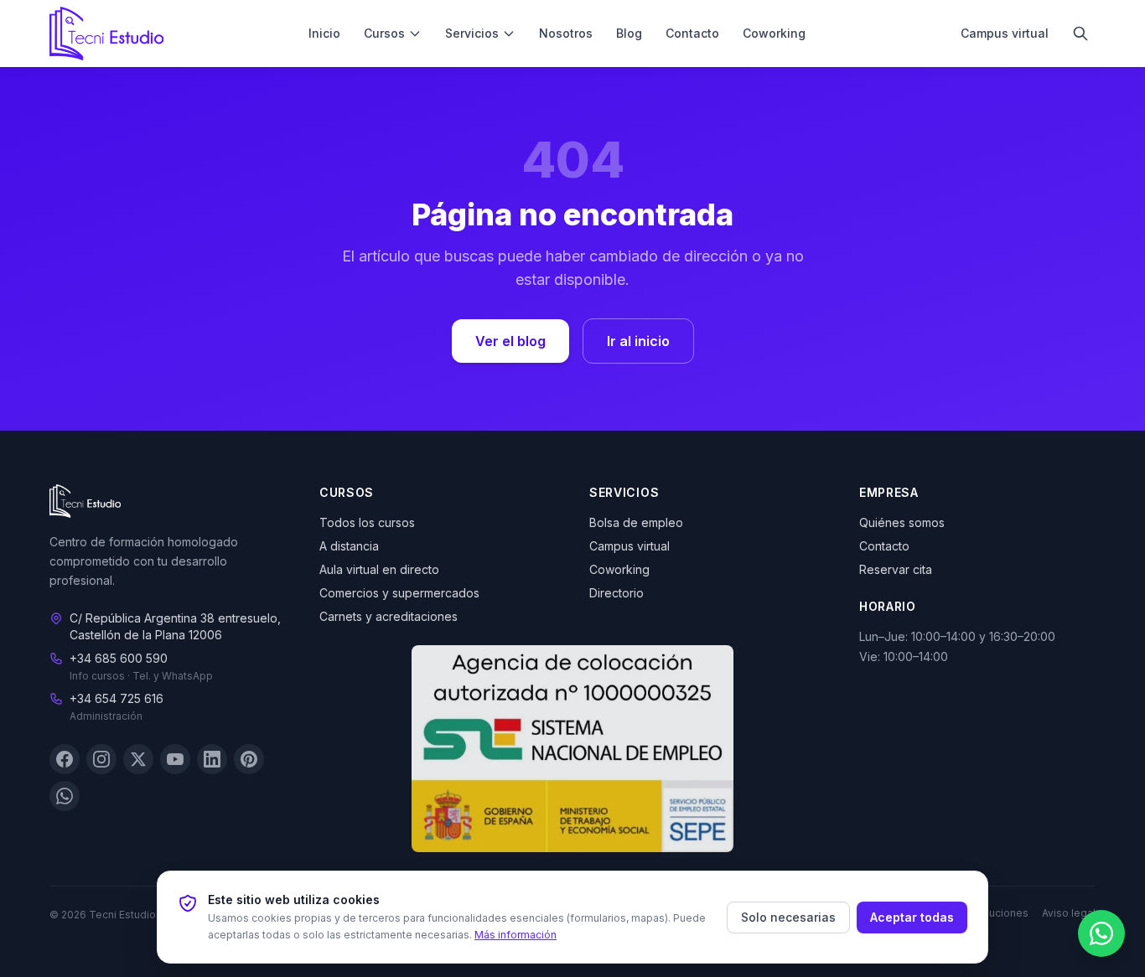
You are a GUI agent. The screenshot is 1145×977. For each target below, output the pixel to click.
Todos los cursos (367, 522)
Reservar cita (895, 569)
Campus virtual (1005, 33)
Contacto (692, 33)
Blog (629, 33)
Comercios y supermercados (399, 593)
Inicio (324, 33)
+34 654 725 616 (116, 699)
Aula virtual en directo (379, 569)
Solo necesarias (788, 917)
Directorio (616, 593)
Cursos (384, 33)
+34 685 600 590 (119, 659)
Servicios (472, 33)
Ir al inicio (638, 341)
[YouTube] (175, 760)
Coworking (774, 33)
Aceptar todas (912, 917)
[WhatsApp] (64, 797)
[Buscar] (1080, 33)
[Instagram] (101, 760)
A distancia (349, 546)
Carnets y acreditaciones (388, 616)
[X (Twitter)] (138, 760)
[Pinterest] (249, 760)
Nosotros (566, 33)
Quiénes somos (902, 522)
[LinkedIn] (212, 760)
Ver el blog (510, 341)
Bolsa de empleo (636, 522)
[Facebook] (64, 760)
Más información (515, 934)
